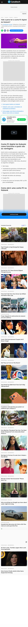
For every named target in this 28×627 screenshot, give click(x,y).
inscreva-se (14, 23)
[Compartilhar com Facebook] (5, 31)
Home (2, 17)
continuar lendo (14, 214)
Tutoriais (6, 17)
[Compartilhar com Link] (8, 31)
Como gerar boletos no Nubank (11, 104)
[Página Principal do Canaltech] (14, 2)
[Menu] (2, 2)
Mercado (11, 17)
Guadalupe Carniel (7, 24)
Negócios (16, 17)
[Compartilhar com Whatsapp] (2, 31)
